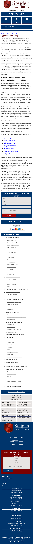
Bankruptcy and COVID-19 (13, 386)
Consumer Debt (10, 342)
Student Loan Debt (11, 339)
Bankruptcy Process (16, 21)
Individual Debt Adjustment (12, 286)
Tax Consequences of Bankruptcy (14, 381)
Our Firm (6, 21)
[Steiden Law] (16, 4)
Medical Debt (10, 354)
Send (9, 215)
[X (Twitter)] (14, 541)
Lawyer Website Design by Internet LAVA (19, 538)
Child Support (10, 371)
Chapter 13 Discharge (11, 281)
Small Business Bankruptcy (10, 146)
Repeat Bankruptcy (11, 332)
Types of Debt (7, 153)
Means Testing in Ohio (11, 296)
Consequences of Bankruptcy (14, 369)
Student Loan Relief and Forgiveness (14, 357)
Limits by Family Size (11, 274)
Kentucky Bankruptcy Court (10, 145)
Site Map (24, 538)
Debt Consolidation (11, 327)
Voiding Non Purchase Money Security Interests (16, 317)
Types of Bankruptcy (7, 478)
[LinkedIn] (18, 541)
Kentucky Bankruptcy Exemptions (14, 302)
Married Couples (10, 379)
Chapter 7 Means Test (11, 252)
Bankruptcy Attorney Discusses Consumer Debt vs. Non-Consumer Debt (15, 365)
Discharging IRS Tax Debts (12, 352)
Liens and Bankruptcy (9, 148)
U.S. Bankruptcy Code (12, 362)
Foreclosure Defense (12, 359)
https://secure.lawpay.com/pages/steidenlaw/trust (16, 227)
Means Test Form (10, 257)
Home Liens (9, 314)
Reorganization (10, 309)
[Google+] (22, 541)
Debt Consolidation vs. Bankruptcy (14, 329)
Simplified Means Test (11, 267)
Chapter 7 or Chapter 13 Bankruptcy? (17, 289)
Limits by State (10, 271)
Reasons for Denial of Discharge (13, 242)
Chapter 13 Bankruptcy (9, 140)
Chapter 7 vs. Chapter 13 (9, 142)
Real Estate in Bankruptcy (12, 250)
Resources (4, 481)
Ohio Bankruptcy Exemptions (13, 294)
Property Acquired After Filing (13, 245)
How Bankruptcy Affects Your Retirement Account (17, 383)
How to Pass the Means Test (12, 262)
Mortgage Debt (10, 344)
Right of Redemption (11, 247)
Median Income (10, 259)
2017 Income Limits (11, 269)
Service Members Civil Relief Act (15, 334)
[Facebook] (10, 541)
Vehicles (9, 376)
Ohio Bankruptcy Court (9, 143)
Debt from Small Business (12, 349)
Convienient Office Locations (16, 392)
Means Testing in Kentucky (12, 304)
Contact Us (27, 21)
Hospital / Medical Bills (11, 374)
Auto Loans (9, 347)
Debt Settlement (10, 324)
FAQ (3, 485)
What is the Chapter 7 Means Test (13, 254)
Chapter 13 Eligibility (11, 279)
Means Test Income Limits (12, 264)
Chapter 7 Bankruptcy (9, 138)
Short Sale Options (11, 319)
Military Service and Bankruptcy (11, 151)
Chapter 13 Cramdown (11, 284)
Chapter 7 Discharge (11, 240)
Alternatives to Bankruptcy (14, 322)
